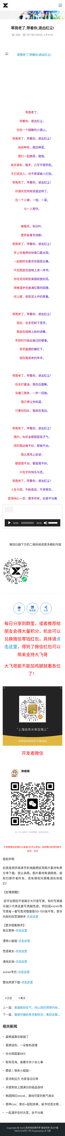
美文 (22, 997)
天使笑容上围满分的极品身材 (24, 1087)
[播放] (9, 523)
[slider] (53, 522)
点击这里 (32, 916)
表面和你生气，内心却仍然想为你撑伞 (38, 1007)
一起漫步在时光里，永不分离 (24, 1112)
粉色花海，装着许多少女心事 (24, 1062)
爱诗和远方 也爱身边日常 (22, 1078)
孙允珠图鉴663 (15, 1053)
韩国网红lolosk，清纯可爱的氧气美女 (30, 1095)
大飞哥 (47, 1131)
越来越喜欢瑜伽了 (17, 1036)
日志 (18, 34)
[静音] (45, 523)
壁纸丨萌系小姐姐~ (18, 1070)
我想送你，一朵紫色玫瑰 (21, 1045)
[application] (32, 522)
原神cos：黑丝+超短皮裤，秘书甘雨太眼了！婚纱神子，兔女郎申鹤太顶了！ (34, 1104)
